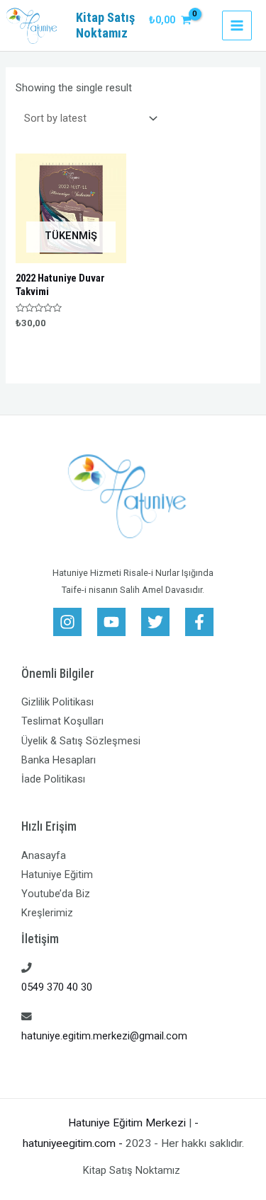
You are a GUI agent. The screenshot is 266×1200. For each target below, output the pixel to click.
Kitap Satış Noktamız (105, 25)
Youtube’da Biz (55, 893)
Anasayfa (43, 855)
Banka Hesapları (58, 760)
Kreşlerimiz (47, 912)
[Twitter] (155, 622)
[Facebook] (199, 622)
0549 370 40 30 (56, 987)
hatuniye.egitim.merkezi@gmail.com (104, 1035)
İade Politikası (53, 779)
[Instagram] (67, 622)
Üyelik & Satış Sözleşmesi (80, 740)
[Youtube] (111, 622)
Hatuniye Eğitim (57, 874)
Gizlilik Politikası (57, 702)
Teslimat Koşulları (62, 721)
